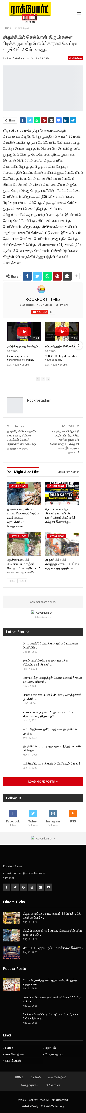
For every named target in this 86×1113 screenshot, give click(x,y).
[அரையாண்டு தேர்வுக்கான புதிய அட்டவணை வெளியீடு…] (11, 647)
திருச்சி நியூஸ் (75, 58)
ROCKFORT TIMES (43, 299)
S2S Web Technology (52, 1106)
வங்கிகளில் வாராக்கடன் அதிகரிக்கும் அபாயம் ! (52, 763)
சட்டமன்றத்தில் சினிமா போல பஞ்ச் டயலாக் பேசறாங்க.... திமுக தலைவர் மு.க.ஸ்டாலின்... (62, 346)
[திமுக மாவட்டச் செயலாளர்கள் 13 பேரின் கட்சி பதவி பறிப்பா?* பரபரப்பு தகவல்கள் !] (11, 918)
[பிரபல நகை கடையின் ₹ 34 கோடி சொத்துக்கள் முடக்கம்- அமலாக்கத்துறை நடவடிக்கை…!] (11, 699)
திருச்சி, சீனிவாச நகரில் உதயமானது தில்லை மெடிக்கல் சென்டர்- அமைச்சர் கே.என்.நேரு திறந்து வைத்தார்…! (22, 439)
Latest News (18, 486)
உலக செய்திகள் (14, 1054)
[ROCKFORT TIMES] (41, 289)
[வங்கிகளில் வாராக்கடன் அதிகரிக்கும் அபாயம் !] (11, 768)
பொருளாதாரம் (54, 1054)
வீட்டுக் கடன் (13, 1061)
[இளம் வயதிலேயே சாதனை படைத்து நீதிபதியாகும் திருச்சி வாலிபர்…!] (11, 665)
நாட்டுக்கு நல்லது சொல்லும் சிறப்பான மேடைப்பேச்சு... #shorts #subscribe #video (24, 346)
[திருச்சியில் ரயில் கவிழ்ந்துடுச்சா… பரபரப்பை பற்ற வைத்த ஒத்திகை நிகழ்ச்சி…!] (62, 544)
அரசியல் (50, 1048)
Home (9, 1048)
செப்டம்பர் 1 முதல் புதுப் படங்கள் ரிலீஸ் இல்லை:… (53, 948)
